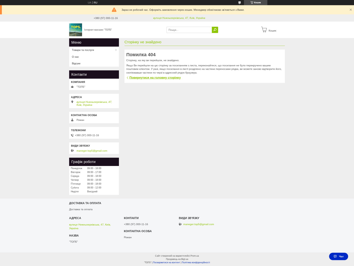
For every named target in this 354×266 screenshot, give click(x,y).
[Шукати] (215, 30)
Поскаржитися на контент (166, 262)
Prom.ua (194, 256)
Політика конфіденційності (196, 262)
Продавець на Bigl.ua (177, 259)
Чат (341, 256)
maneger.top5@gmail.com (92, 150)
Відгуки (76, 63)
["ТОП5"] (75, 29)
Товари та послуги (83, 49)
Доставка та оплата (81, 209)
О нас (75, 56)
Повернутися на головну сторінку (155, 77)
